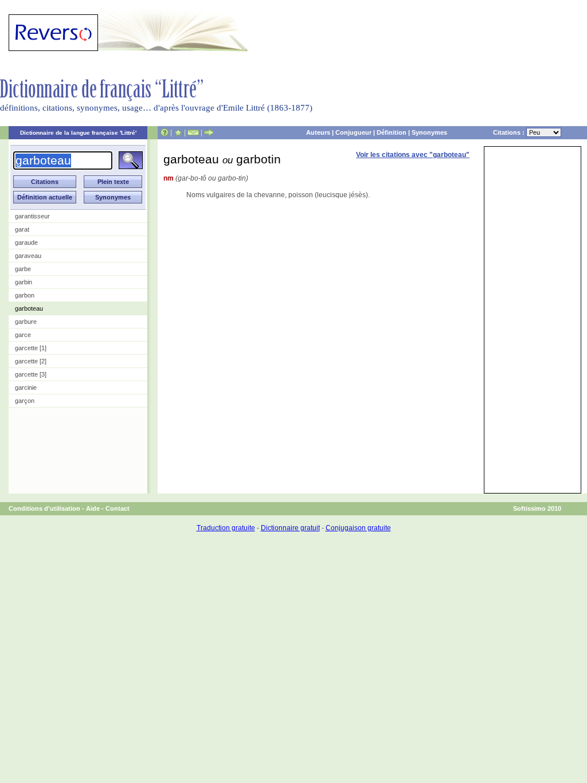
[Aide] (165, 132)
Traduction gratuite (226, 528)
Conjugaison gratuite (358, 528)
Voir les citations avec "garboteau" (412, 155)
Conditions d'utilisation (44, 508)
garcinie (26, 387)
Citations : (509, 132)
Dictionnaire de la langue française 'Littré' (78, 133)
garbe (23, 268)
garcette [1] (30, 347)
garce (23, 334)
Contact (117, 508)
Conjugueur (353, 132)
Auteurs (318, 132)
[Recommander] (209, 132)
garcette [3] (30, 374)
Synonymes (429, 132)
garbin (23, 282)
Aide (93, 508)
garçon (24, 400)
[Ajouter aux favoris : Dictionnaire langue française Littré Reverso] (178, 132)
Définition (391, 132)
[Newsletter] (193, 132)
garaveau (28, 255)
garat (22, 229)
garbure (26, 321)
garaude (26, 242)
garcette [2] (30, 361)
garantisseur (32, 216)
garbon (24, 295)
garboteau (29, 308)
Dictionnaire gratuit (290, 528)
